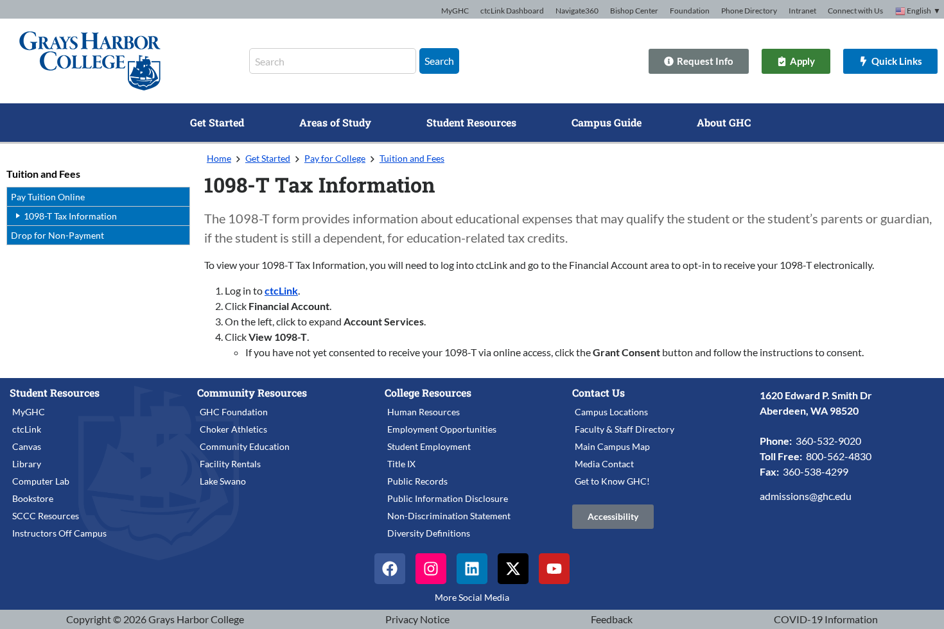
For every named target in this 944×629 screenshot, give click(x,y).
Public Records (417, 481)
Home (219, 158)
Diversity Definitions (428, 533)
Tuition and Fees (43, 174)
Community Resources (252, 392)
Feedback (612, 619)
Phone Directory (749, 10)
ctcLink (281, 290)
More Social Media (472, 597)
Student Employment (429, 446)
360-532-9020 (828, 441)
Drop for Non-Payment (57, 235)
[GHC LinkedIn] (472, 568)
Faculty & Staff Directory (624, 429)
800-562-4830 (838, 456)
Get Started (217, 122)
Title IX (401, 463)
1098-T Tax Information (70, 216)
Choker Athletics (233, 429)
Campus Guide (607, 122)
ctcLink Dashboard (512, 10)
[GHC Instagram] (430, 568)
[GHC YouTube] (554, 568)
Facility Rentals (230, 463)
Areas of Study (335, 122)
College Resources (428, 392)
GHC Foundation (234, 411)
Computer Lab (40, 481)
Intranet (802, 10)
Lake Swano (223, 481)
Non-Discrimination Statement (449, 515)
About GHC (724, 122)
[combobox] (333, 61)
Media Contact (604, 463)
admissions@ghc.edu (806, 496)
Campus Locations (611, 411)
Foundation (690, 10)
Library (26, 463)
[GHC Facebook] (389, 568)
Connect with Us (855, 10)
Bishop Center (634, 10)
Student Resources (471, 122)
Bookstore (32, 498)
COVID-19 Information (826, 619)
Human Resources (423, 411)
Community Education (245, 446)
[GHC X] (513, 568)
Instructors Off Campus (59, 533)
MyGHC (455, 10)
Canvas (26, 446)
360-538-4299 (815, 471)
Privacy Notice (417, 619)
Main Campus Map (612, 446)
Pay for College (334, 158)
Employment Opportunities (441, 429)
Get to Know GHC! (612, 481)
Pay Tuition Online (48, 196)
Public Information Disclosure (447, 498)
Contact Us (598, 392)
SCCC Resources (45, 515)
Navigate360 (577, 10)
